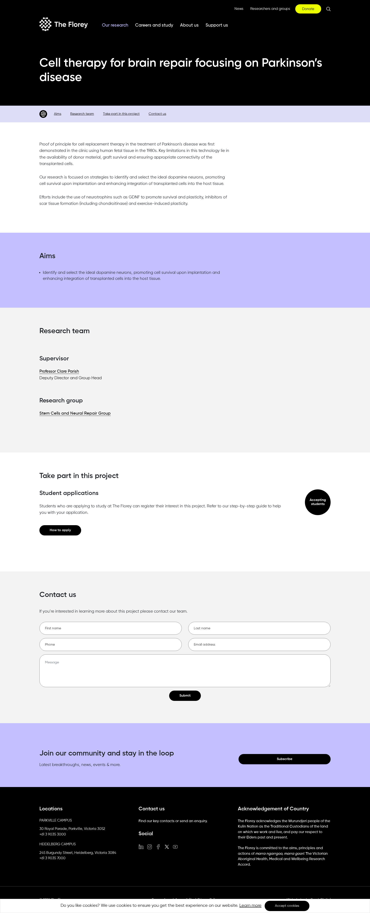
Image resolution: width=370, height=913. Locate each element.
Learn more (250, 905)
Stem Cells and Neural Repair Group (75, 413)
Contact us (157, 114)
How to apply (60, 530)
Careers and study (154, 25)
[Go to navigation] (43, 114)
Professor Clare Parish (59, 371)
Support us (217, 25)
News (238, 9)
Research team (82, 114)
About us (189, 25)
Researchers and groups (270, 9)
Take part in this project (121, 114)
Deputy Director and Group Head (70, 378)
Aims (57, 114)
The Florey (63, 24)
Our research (115, 25)
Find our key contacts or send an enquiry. (173, 821)
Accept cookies (287, 906)
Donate (308, 9)
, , (72, 829)
